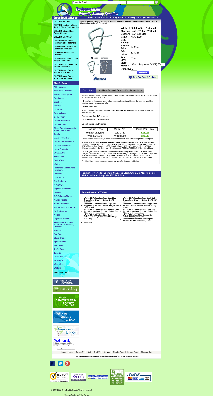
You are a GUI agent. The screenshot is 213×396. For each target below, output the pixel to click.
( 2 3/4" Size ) (100, 217)
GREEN (62, 21)
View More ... (89, 222)
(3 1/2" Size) (138, 216)
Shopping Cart (151, 18)
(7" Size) (138, 219)
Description (87, 90)
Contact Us (106, 18)
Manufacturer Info (132, 90)
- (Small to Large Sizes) (101, 205)
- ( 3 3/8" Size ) (140, 200)
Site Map (107, 352)
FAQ (115, 18)
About (97, 18)
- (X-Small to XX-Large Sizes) (101, 211)
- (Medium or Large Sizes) (140, 205)
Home (90, 18)
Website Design (70, 395)
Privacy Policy (132, 352)
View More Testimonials (66, 349)
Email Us (122, 18)
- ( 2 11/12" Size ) (100, 200)
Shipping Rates (134, 18)
